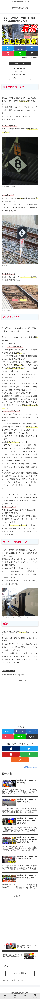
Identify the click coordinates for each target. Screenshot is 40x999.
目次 (17, 63)
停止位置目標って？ (20, 68)
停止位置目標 (8, 675)
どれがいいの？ (18, 71)
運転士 (24, 675)
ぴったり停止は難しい (20, 75)
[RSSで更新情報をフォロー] (20, 759)
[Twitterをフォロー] (29, 748)
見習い (17, 675)
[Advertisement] (20, 702)
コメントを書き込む (20, 973)
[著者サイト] (11, 748)
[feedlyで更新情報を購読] (29, 754)
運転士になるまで (9, 671)
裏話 (14, 78)
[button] (36, 501)
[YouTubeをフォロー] (11, 754)
